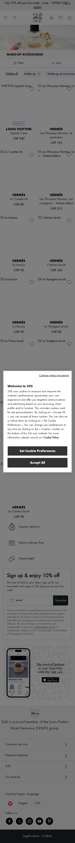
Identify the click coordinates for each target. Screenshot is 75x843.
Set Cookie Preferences (37, 451)
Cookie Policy (51, 437)
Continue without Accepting (54, 375)
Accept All (37, 463)
